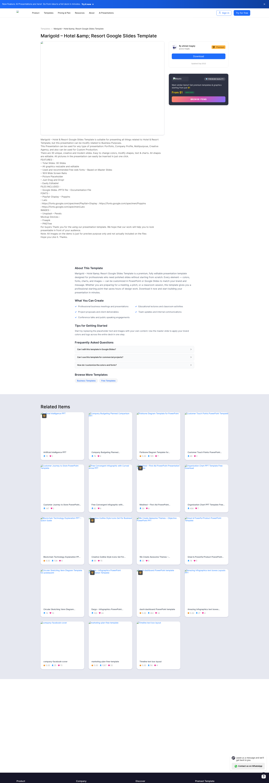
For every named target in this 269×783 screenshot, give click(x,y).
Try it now (88, 4)
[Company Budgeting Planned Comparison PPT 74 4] (110, 416)
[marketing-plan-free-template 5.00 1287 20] (110, 622)
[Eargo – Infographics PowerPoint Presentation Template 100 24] (110, 572)
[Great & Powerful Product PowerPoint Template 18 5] (206, 520)
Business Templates (86, 380)
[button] (134, 349)
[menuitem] (36, 12)
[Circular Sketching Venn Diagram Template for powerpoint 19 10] (62, 572)
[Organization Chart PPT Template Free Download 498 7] (206, 468)
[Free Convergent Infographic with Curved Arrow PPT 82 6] (110, 468)
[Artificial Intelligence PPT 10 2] (62, 413)
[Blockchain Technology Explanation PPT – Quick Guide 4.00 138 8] (62, 520)
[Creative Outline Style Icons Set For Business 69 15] (110, 518)
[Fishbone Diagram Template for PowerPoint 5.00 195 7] (158, 413)
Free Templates (108, 380)
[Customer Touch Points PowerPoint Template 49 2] (206, 413)
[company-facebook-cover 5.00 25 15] (62, 622)
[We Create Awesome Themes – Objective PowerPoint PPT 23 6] (158, 520)
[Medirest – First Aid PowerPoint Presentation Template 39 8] (158, 468)
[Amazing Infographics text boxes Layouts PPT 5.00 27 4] (206, 572)
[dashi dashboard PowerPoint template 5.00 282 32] (158, 570)
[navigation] (111, 12)
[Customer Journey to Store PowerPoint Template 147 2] (62, 468)
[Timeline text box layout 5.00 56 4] (158, 622)
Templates (45, 28)
